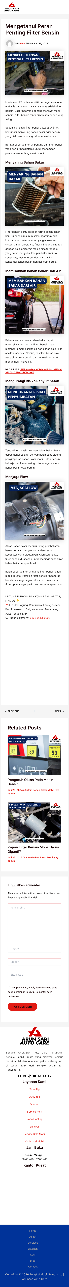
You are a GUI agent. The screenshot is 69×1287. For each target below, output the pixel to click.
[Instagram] (24, 1076)
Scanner (35, 1104)
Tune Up (34, 1089)
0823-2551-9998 (40, 617)
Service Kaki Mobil (35, 1134)
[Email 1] (44, 1076)
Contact (33, 1266)
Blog (33, 1260)
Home (32, 1230)
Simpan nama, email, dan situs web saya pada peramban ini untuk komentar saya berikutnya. (32, 991)
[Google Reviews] (49, 1076)
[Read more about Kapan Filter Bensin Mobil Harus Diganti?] (34, 822)
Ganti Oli (34, 1126)
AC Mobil (34, 1096)
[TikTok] (29, 1076)
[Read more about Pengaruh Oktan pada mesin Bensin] (34, 754)
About (32, 1236)
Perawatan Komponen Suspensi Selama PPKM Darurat (33, 371)
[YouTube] (34, 1076)
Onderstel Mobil (34, 1141)
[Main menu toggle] (61, 7)
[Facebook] (19, 1076)
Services (33, 1242)
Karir (33, 1254)
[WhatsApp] (39, 1076)
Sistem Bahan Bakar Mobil (39, 790)
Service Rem (34, 1111)
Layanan (33, 1248)
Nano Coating (34, 1119)
